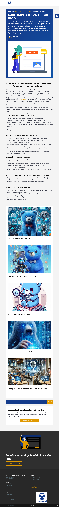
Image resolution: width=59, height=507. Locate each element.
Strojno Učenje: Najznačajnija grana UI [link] (19, 314)
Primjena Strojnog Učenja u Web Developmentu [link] (22, 276)
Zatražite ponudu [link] (29, 420)
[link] (57, 16)
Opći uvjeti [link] (33, 486)
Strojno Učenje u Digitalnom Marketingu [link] (19, 238)
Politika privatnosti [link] (35, 487)
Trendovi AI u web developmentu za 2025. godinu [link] (22, 352)
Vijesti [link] (21, 11)
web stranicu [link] (23, 99)
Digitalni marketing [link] (28, 11)
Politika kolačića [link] (35, 489)
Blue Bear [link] (17, 11)
